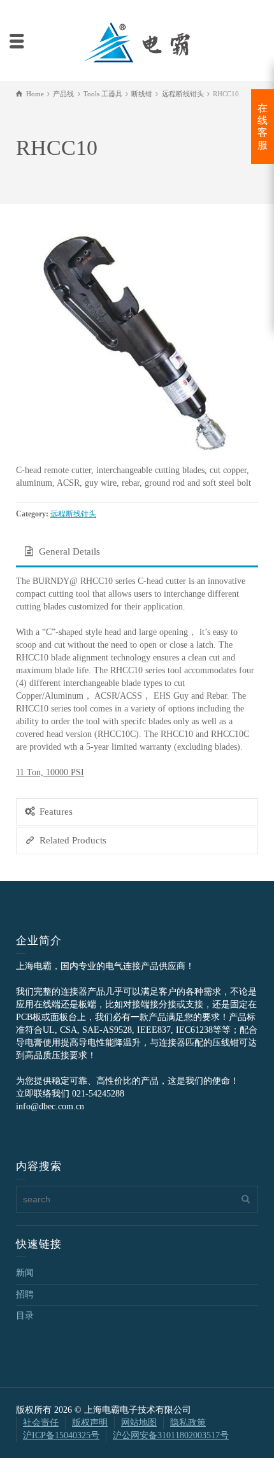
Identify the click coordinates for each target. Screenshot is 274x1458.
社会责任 (41, 1422)
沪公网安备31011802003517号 (171, 1435)
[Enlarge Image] (137, 341)
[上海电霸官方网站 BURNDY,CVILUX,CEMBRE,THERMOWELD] (136, 40)
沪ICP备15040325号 (61, 1435)
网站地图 (139, 1422)
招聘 (25, 1294)
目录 (25, 1315)
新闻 (25, 1273)
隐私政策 (188, 1422)
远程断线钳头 (73, 514)
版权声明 (90, 1422)
